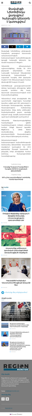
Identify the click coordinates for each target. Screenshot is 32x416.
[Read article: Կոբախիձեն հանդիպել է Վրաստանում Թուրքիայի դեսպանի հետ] (16, 268)
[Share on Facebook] (4, 46)
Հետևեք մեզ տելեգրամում (16, 292)
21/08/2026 (4, 222)
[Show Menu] (2, 2)
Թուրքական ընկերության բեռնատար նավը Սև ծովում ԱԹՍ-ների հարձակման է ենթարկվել (19, 325)
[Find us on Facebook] (3, 399)
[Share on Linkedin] (19, 46)
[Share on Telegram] (27, 46)
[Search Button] (30, 2)
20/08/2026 (4, 255)
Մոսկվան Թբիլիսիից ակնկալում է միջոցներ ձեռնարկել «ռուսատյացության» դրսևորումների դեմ (16, 216)
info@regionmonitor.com (12, 391)
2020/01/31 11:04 (5, 25)
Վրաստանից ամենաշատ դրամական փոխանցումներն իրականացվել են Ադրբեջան (16, 250)
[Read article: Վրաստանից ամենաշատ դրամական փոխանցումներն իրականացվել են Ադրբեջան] (16, 236)
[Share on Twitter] (12, 46)
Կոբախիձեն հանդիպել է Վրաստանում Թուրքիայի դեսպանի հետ (16, 282)
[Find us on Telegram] (7, 399)
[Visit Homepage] (16, 2)
